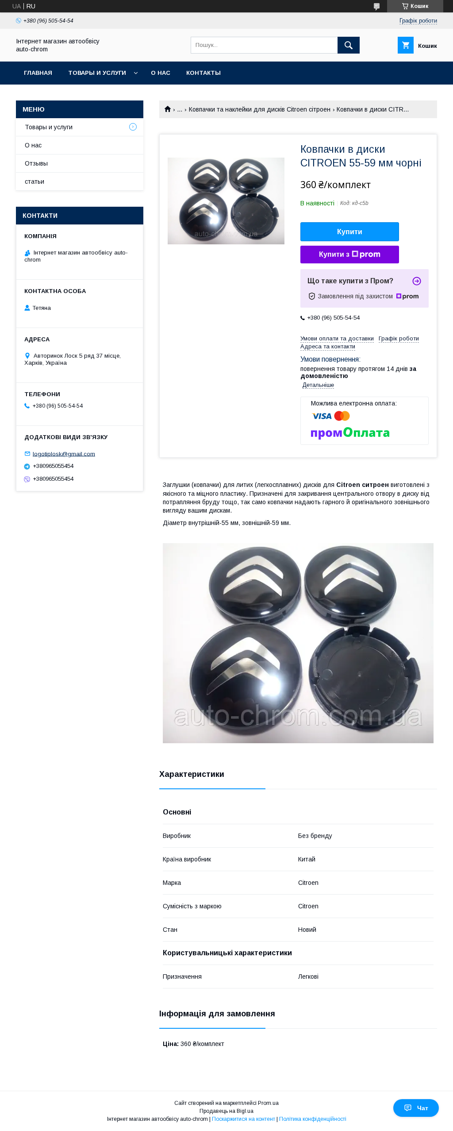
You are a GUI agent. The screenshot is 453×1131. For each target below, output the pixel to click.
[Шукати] (349, 45)
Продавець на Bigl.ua (226, 1111)
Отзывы (36, 163)
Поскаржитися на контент (243, 1119)
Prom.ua (268, 1103)
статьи (34, 181)
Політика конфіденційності (312, 1119)
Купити (349, 231)
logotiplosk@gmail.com (64, 453)
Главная (38, 72)
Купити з (334, 254)
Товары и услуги (97, 72)
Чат (422, 1108)
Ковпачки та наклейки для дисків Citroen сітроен (259, 109)
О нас (160, 72)
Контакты (203, 72)
